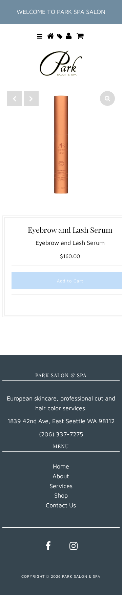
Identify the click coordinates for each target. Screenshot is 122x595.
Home (61, 466)
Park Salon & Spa (81, 576)
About (61, 476)
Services (61, 485)
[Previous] (14, 98)
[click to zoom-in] (107, 98)
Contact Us (61, 505)
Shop (61, 495)
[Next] (31, 98)
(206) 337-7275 (61, 434)
